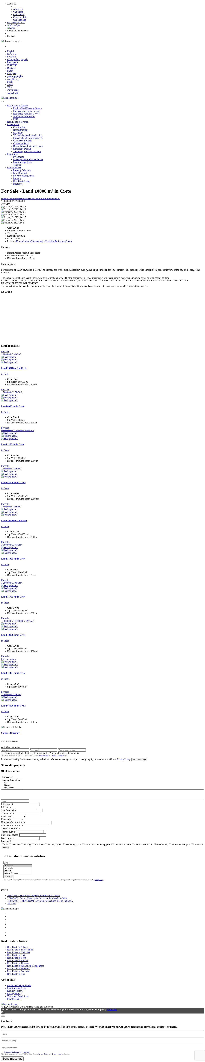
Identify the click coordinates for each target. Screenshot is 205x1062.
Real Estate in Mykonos (18, 968)
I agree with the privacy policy (16, 1052)
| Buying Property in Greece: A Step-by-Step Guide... (38, 898)
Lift (6, 844)
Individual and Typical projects (27, 138)
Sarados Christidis (10, 733)
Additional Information (24, 116)
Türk (9, 87)
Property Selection (22, 170)
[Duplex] (12, 785)
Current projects (20, 143)
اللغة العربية (13, 92)
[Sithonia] (18, 871)
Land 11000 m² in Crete (13, 558)
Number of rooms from (12, 822)
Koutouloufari (53, 198)
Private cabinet (14, 999)
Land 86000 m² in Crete (13, 705)
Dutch (10, 70)
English (10, 51)
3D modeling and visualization (27, 135)
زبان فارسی (13, 79)
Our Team (18, 11)
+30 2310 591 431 (16, 22)
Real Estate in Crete (16, 955)
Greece (5, 198)
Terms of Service (58, 755)
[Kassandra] (18, 868)
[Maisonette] (12, 788)
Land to (5, 841)
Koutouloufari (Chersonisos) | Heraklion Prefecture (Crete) (44, 241)
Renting (17, 178)
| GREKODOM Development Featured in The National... (40, 901)
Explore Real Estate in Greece (27, 108)
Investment (12, 154)
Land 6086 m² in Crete (12, 406)
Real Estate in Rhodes (17, 960)
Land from (6, 838)
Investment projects (22, 162)
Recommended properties (19, 985)
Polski (10, 82)
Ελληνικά (11, 54)
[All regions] (18, 866)
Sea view (15, 844)
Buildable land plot (181, 844)
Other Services (14, 167)
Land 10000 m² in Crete (13, 635)
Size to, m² (6, 813)
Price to (4, 807)
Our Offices (18, 14)
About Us (18, 9)
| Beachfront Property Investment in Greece (33, 895)
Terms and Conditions (17, 996)
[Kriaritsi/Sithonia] (18, 873)
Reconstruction (20, 130)
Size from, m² (7, 810)
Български (12, 62)
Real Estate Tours (21, 181)
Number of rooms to (10, 825)
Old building (162, 844)
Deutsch (11, 68)
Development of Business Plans (28, 159)
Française (11, 73)
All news (11, 903)
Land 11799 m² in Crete (13, 596)
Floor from (6, 816)
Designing (18, 132)
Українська (12, 90)
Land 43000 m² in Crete (13, 482)
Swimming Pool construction (27, 151)
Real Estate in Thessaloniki (20, 949)
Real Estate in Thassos (18, 963)
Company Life (20, 17)
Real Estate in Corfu (16, 957)
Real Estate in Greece (17, 105)
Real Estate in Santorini (18, 971)
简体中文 (12, 65)
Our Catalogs (19, 20)
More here (112, 1009)
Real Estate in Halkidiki (18, 952)
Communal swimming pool (97, 844)
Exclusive (198, 844)
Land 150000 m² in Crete (14, 520)
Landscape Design (22, 148)
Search (5, 847)
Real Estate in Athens (17, 947)
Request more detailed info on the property (25, 753)
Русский (11, 56)
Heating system (55, 844)
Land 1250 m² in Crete (12, 444)
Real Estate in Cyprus (17, 121)
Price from (6, 804)
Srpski (10, 84)
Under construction (143, 844)
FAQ (15, 119)
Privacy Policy (43, 755)
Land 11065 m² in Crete (13, 673)
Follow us (9, 876)
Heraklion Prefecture (24, 198)
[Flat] (12, 782)
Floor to (5, 819)
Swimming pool (73, 844)
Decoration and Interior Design (28, 146)
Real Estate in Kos (16, 974)
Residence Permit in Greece (26, 113)
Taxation (17, 165)
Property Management (23, 175)
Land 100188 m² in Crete (14, 368)
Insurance (17, 183)
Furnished (39, 844)
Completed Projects (22, 140)
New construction (122, 844)
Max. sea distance (9, 835)
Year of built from (9, 828)
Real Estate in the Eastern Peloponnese (25, 966)
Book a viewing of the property (64, 753)
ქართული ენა (15, 76)
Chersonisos (41, 198)
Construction (13, 124)
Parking (28, 844)
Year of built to (8, 831)
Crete (11, 198)
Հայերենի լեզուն (17, 59)
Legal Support (20, 173)
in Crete (5, 374)
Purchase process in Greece (26, 111)
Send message (139, 759)
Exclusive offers (15, 991)
